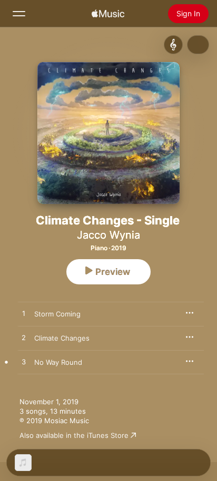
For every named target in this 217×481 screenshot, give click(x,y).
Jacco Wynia (108, 235)
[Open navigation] (19, 13)
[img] (108, 13)
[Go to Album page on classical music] (173, 44)
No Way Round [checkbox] (58, 362)
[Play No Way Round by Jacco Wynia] (23, 362)
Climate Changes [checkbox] (62, 338)
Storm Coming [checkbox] (57, 314)
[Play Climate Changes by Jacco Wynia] (23, 338)
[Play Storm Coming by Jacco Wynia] (23, 314)
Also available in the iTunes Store (74, 435)
